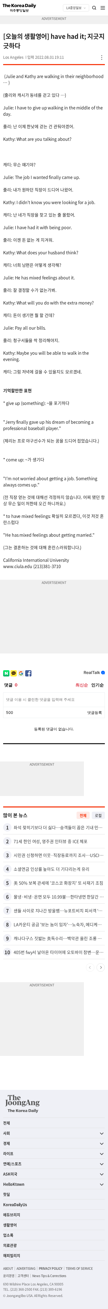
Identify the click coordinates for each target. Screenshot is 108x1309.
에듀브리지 (11, 1214)
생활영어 (10, 1224)
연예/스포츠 (12, 1163)
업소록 (8, 1235)
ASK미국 (10, 1173)
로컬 (98, 815)
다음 (100, 967)
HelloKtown (13, 1184)
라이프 (8, 1153)
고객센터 (23, 1275)
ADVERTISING (26, 1268)
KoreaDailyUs (15, 1204)
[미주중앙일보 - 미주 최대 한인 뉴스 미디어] (19, 8)
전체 (83, 815)
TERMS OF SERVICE (79, 1268)
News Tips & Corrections (49, 1275)
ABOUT (8, 1268)
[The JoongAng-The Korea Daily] (22, 1104)
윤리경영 (8, 1275)
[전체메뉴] (103, 8)
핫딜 (6, 1194)
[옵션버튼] (102, 57)
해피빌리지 (11, 1255)
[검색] (94, 8)
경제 (6, 1143)
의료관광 (10, 1245)
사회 (6, 1133)
